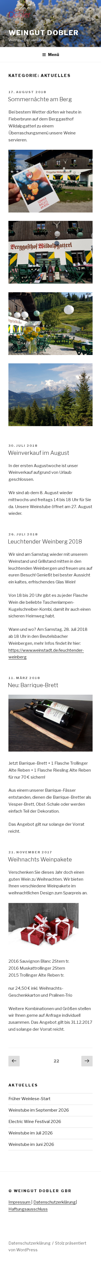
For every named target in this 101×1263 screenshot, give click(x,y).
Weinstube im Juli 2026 (30, 1133)
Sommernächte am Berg (40, 99)
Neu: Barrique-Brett (33, 685)
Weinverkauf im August (38, 453)
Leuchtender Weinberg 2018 (45, 541)
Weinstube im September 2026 (38, 1110)
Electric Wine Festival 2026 (34, 1121)
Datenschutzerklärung (54, 1202)
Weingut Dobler (43, 33)
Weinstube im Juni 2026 (31, 1144)
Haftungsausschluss (28, 1209)
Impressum (19, 1202)
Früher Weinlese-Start (29, 1098)
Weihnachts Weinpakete (40, 859)
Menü (53, 54)
